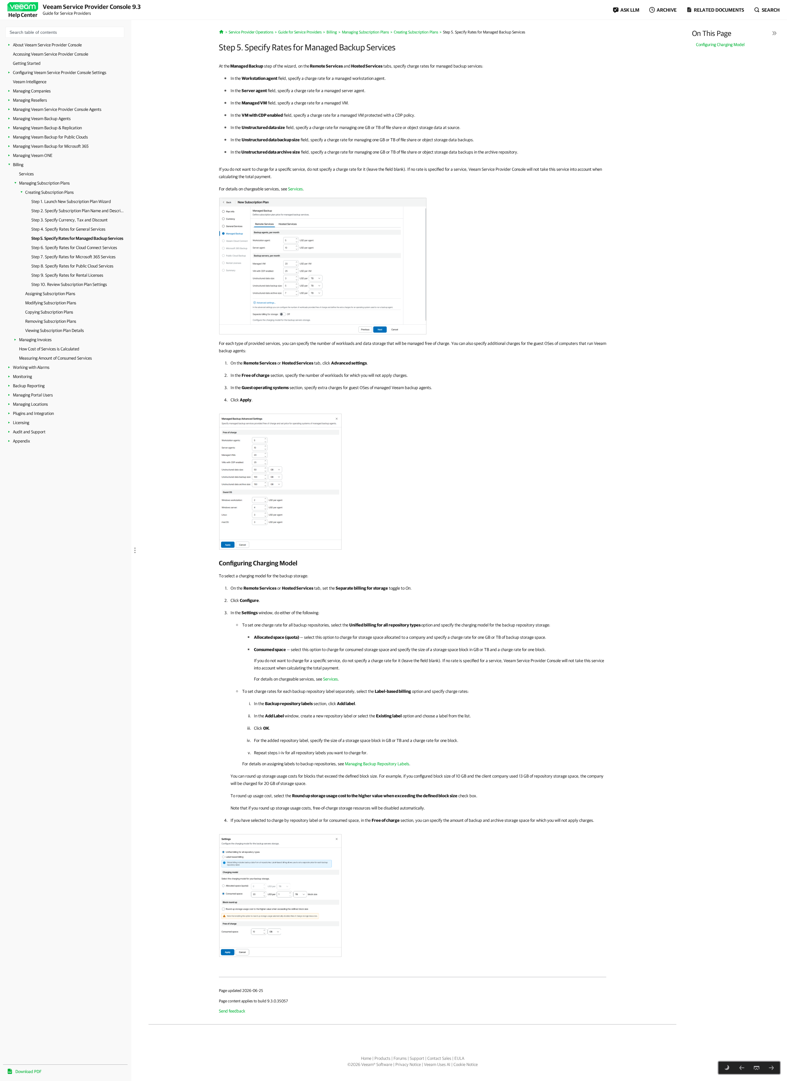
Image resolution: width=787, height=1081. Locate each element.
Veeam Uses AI (437, 1064)
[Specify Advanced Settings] (280, 481)
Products (382, 1058)
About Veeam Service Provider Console (47, 44)
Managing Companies (32, 90)
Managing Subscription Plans (44, 183)
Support (417, 1058)
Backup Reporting (29, 385)
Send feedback (232, 1011)
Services (26, 173)
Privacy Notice (408, 1064)
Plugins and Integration (33, 413)
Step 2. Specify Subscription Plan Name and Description (77, 210)
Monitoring (22, 376)
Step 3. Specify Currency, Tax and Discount (69, 219)
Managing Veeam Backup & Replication (47, 127)
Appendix (21, 441)
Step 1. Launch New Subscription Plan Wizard (71, 201)
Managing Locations (30, 404)
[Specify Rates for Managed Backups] (323, 265)
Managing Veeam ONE (33, 155)
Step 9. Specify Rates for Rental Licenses (67, 275)
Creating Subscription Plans (49, 192)
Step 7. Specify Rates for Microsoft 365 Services (73, 256)
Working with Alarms (31, 367)
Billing (18, 164)
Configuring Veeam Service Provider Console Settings (59, 72)
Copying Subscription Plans (49, 312)
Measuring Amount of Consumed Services (55, 358)
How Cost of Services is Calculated (49, 348)
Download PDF (28, 1071)
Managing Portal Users (33, 394)
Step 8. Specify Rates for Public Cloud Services (72, 265)
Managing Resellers (30, 100)
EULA (459, 1058)
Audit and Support (29, 431)
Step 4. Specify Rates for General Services (68, 229)
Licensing (21, 422)
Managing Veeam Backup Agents (42, 118)
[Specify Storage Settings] (280, 895)
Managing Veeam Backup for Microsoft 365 (51, 146)
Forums (400, 1058)
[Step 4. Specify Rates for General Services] (741, 1067)
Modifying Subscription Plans (50, 302)
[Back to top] (756, 1067)
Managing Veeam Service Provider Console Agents (57, 109)
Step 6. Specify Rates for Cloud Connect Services (74, 247)
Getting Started (27, 63)
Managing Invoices (35, 339)
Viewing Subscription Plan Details (54, 330)
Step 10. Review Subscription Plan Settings (69, 284)
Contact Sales (439, 1058)
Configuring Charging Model (720, 44)
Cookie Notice (465, 1064)
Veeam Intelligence (29, 81)
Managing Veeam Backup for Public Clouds (50, 137)
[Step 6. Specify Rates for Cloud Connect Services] (771, 1067)
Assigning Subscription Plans (50, 293)
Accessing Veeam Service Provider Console (50, 54)
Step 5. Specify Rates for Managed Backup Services (77, 238)
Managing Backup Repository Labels (377, 763)
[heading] (412, 563)
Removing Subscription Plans (50, 321)
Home (366, 1058)
